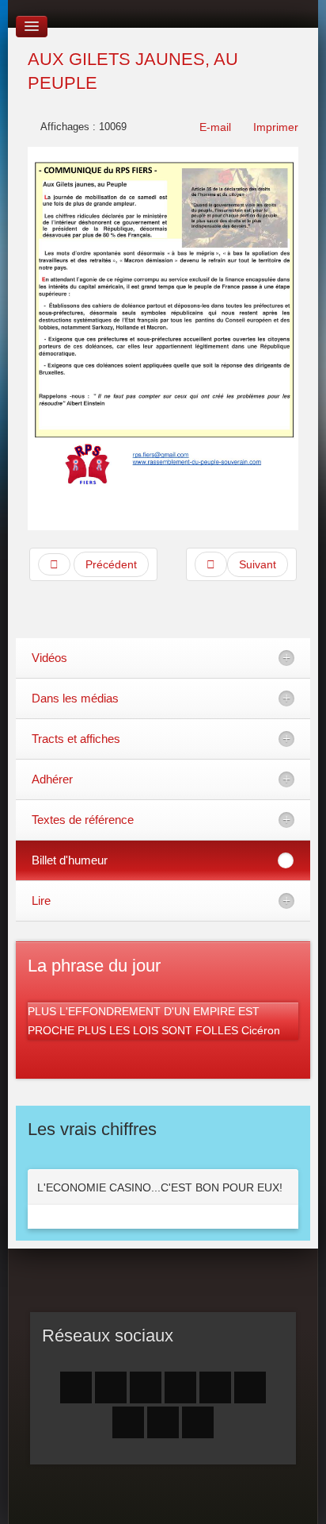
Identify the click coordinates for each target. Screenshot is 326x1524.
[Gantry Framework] (163, 1498)
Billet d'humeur (70, 860)
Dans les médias (75, 698)
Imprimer (274, 127)
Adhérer (52, 779)
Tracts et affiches (76, 738)
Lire (41, 900)
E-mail (213, 127)
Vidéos (49, 657)
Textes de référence (83, 819)
